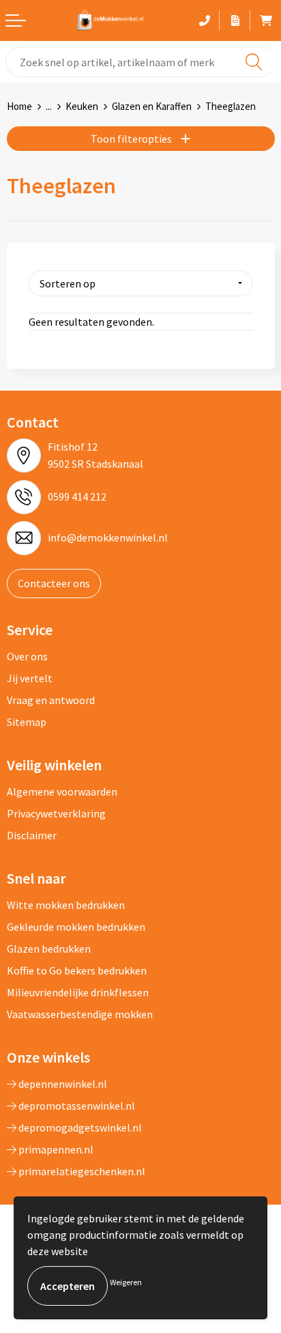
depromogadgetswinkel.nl (79, 1127)
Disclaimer (32, 835)
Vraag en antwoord (51, 700)
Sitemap (26, 722)
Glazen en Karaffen (152, 106)
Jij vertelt (30, 678)
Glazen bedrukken (49, 948)
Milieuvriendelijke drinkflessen (78, 992)
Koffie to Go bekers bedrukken (77, 970)
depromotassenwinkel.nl (75, 1105)
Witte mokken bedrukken (66, 905)
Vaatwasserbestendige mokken (80, 1014)
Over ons (27, 656)
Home (19, 106)
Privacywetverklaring (56, 813)
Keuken (81, 106)
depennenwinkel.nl (61, 1084)
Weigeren (126, 1282)
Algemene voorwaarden (62, 791)
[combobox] (140, 61)
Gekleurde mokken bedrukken (76, 927)
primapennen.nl (54, 1149)
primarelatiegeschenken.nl (80, 1171)
